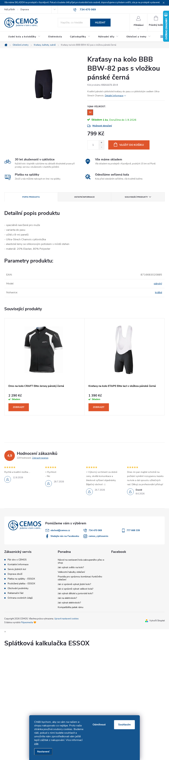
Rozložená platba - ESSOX (21, 583)
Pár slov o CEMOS (17, 559)
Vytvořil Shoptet (157, 620)
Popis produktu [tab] (31, 197)
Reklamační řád (15, 593)
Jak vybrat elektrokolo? (69, 602)
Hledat (100, 22)
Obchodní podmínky (18, 588)
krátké (158, 292)
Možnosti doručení (102, 125)
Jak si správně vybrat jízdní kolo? (74, 584)
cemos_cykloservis (98, 536)
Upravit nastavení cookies (66, 618)
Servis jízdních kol (17, 569)
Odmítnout (99, 724)
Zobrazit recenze (40, 457)
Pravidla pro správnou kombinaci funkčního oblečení (80, 578)
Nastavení (43, 751)
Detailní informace (114, 95)
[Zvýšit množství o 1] (101, 142)
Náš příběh (9, 9)
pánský (158, 283)
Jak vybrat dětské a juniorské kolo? (75, 593)
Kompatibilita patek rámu (70, 607)
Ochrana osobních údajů (20, 598)
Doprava (24, 9)
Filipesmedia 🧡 (28, 622)
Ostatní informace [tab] (84, 197)
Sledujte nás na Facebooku (65, 536)
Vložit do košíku (131, 145)
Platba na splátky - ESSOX (21, 579)
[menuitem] (24, 37)
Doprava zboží (15, 574)
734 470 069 (95, 530)
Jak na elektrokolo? (67, 598)
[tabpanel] (44, 366)
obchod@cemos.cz (60, 530)
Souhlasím (124, 724)
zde (36, 744)
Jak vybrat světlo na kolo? (71, 567)
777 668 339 (133, 530)
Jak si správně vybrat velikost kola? (75, 588)
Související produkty (136, 197)
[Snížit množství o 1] (101, 147)
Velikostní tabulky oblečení (71, 572)
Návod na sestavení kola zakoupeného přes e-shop (81, 561)
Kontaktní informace (18, 564)
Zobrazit (18, 407)
